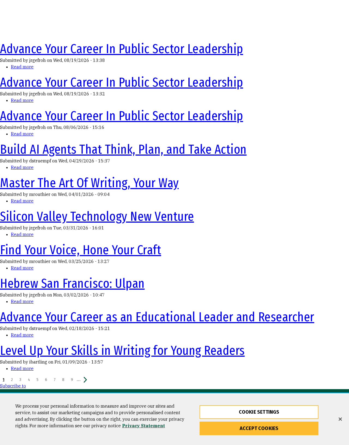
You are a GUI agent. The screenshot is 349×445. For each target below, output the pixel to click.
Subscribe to (13, 386)
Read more (22, 66)
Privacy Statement (143, 425)
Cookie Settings (259, 412)
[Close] (340, 419)
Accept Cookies (259, 428)
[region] (174, 419)
